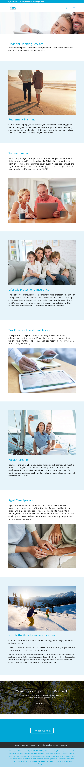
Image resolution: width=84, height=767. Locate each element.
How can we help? (42, 730)
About (33, 745)
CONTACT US (41, 703)
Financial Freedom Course (48, 745)
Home (17, 745)
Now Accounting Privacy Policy (44, 761)
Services (25, 745)
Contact (64, 745)
